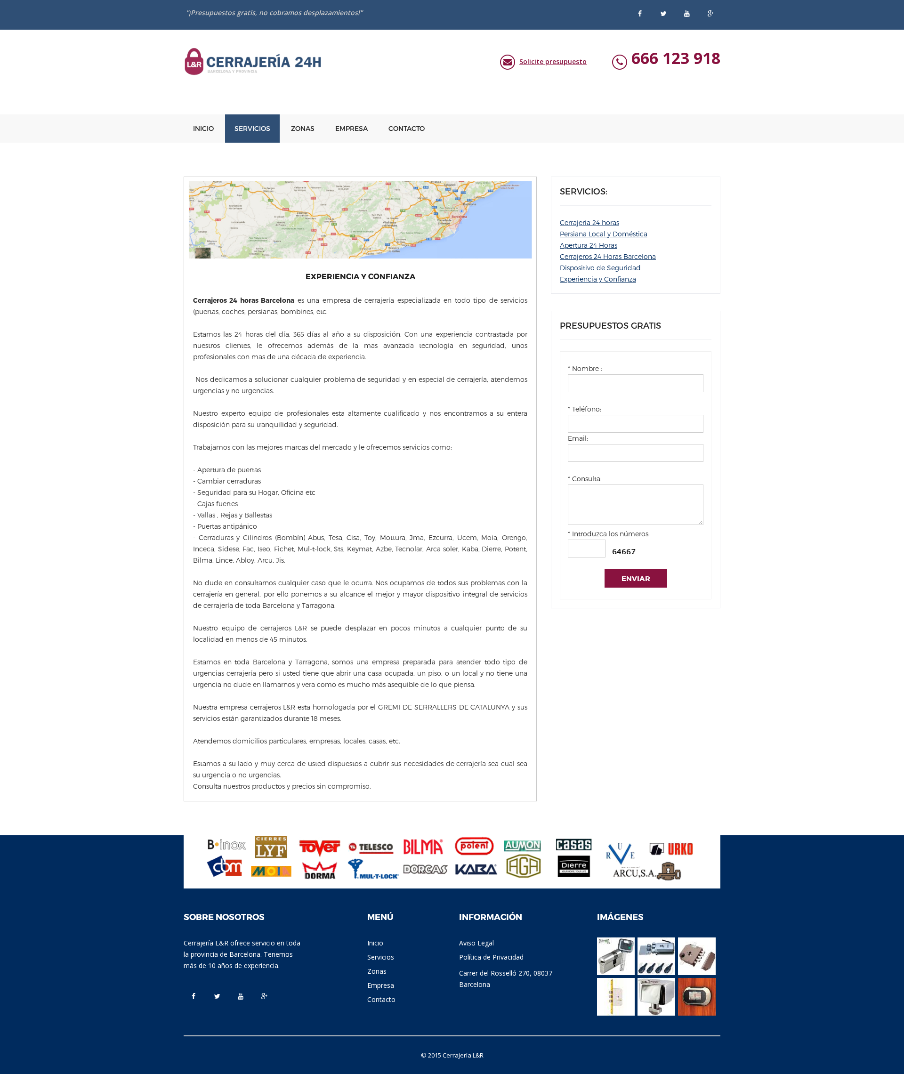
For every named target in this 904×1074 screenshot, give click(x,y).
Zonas (303, 128)
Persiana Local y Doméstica (603, 234)
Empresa (351, 128)
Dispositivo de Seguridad (600, 268)
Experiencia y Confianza (598, 279)
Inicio (203, 128)
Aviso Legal (476, 942)
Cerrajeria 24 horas (589, 222)
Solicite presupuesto (553, 61)
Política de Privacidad (491, 957)
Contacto (406, 128)
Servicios (252, 128)
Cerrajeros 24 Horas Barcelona (608, 256)
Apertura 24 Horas (588, 245)
